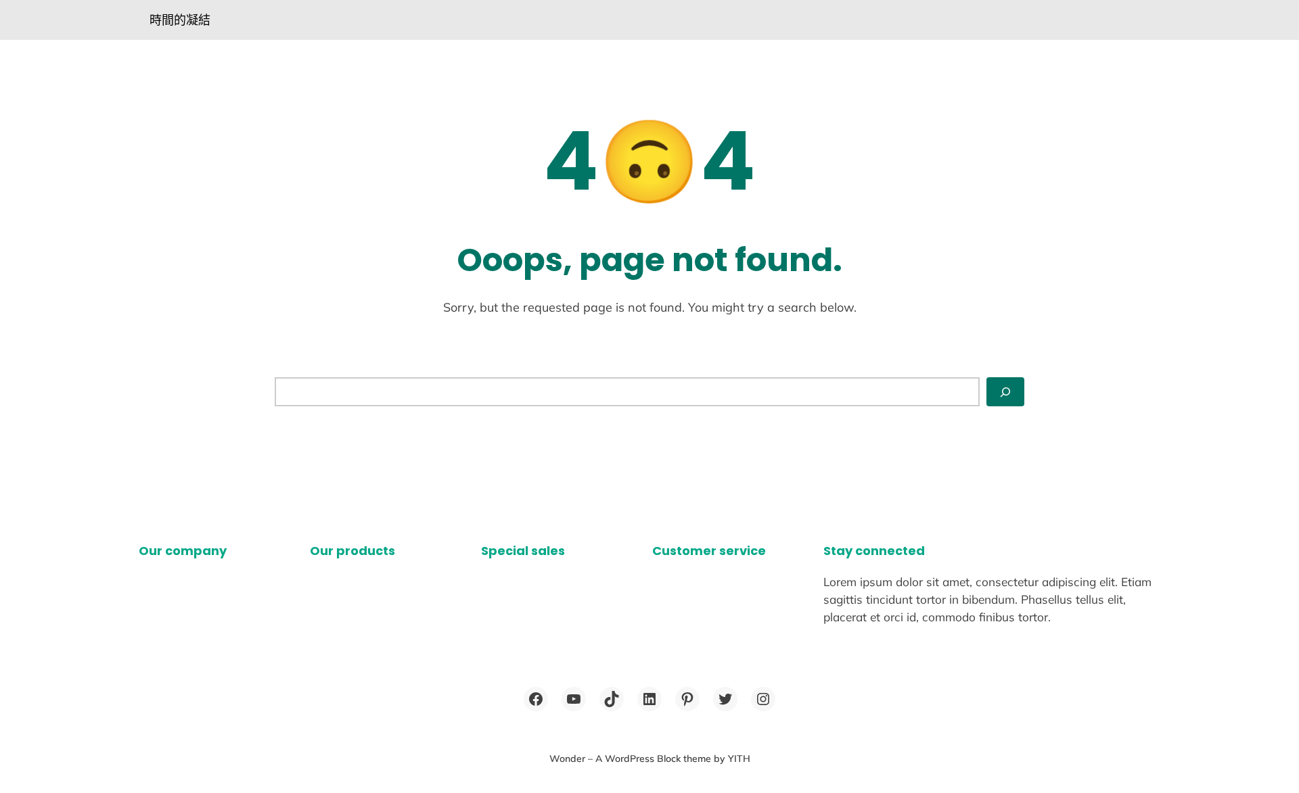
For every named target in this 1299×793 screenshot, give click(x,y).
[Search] (1005, 391)
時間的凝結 (180, 20)
